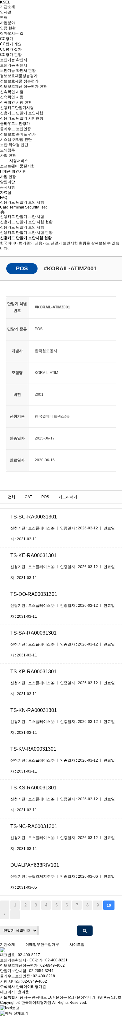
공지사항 (7, 187)
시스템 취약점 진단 (16, 139)
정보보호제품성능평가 (19, 76)
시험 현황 (26, 232)
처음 (4, 905)
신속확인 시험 (11, 92)
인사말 (5, 12)
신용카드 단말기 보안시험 (21, 113)
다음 (4, 914)
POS (45, 497)
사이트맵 (76, 944)
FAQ (3, 197)
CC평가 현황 (11, 54)
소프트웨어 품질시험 (17, 166)
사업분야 (7, 23)
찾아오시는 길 (11, 33)
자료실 (5, 192)
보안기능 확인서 (13, 60)
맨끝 (15, 914)
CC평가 (6, 39)
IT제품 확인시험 (13, 171)
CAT (28, 497)
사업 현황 (8, 155)
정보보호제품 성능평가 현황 (23, 86)
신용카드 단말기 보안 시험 (22, 227)
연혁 (4, 17)
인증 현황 (8, 28)
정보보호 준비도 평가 (18, 134)
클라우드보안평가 (15, 123)
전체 (11, 497)
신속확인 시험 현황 (16, 102)
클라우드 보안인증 (15, 129)
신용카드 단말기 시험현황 (21, 118)
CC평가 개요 (11, 44)
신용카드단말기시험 (17, 108)
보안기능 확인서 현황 (18, 70)
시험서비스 (18, 161)
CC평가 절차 (11, 49)
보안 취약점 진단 (14, 145)
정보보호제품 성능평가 (19, 81)
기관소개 (7, 7)
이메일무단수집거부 (42, 944)
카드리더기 (67, 497)
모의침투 (7, 150)
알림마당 (7, 182)
